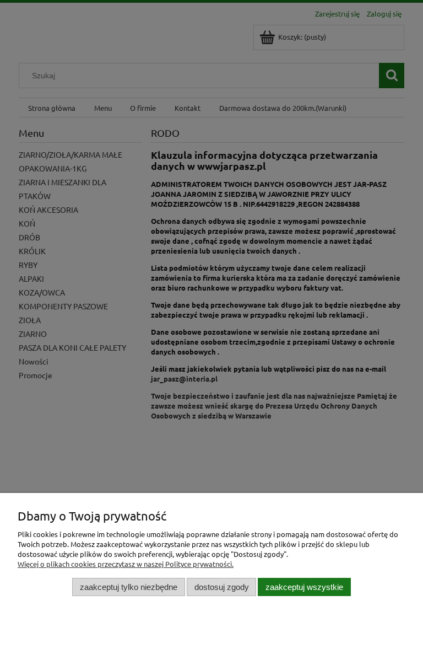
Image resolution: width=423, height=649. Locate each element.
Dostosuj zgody (221, 587)
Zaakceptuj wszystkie (304, 587)
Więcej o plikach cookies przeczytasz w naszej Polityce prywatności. (126, 563)
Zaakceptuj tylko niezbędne (128, 587)
